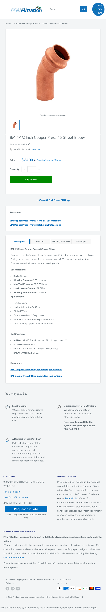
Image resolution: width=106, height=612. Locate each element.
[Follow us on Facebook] (7, 588)
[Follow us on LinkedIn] (18, 588)
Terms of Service (50, 579)
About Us (10, 579)
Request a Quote (26, 509)
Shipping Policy (21, 579)
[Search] (83, 9)
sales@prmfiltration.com (16, 497)
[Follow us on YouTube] (13, 588)
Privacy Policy (65, 579)
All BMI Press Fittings (23, 23)
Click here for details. (14, 557)
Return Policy (71, 498)
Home (8, 23)
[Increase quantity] (39, 169)
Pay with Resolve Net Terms (49, 160)
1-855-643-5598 (11, 491)
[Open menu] (7, 9)
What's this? (36, 149)
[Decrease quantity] (24, 169)
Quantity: (15, 169)
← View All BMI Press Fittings (53, 200)
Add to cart (31, 179)
